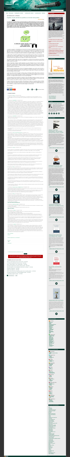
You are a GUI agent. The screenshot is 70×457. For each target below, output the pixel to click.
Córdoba (50, 336)
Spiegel (50, 353)
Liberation (50, 376)
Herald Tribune (51, 371)
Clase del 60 (50, 418)
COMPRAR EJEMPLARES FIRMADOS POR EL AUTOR (56, 280)
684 (16, 275)
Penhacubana (51, 368)
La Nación (50, 328)
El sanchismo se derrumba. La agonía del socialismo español (56, 41)
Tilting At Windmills (51, 453)
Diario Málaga (51, 339)
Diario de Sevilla (51, 338)
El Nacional (50, 399)
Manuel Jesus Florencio (52, 443)
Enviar (34, 89)
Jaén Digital (50, 344)
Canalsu (50, 416)
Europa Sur (50, 340)
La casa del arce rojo (51, 436)
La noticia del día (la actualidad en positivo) (54, 438)
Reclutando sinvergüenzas (11, 268)
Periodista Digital (51, 331)
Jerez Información (51, 343)
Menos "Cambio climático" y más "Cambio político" (15, 264)
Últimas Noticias (51, 401)
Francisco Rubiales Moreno (55, 103)
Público (50, 332)
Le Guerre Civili (51, 439)
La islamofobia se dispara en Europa (12, 273)
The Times (50, 385)
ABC (49, 321)
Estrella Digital (51, 325)
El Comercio (50, 392)
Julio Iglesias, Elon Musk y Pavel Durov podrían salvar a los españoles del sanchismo (56, 53)
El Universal (50, 388)
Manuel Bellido (51, 442)
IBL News (50, 326)
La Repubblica (51, 380)
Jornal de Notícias (51, 396)
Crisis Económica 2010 (52, 419)
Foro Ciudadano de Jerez (52, 431)
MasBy (49, 444)
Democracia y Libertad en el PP (53, 423)
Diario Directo (51, 322)
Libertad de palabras (51, 441)
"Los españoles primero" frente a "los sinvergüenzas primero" (56, 47)
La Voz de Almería (51, 345)
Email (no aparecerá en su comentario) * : (14, 237)
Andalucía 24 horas (51, 335)
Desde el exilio (51, 424)
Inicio (30, 89)
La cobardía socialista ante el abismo (54, 43)
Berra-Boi (50, 412)
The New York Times (52, 372)
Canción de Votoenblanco (52, 98)
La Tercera (50, 361)
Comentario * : (10, 243)
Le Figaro (50, 375)
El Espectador (51, 364)
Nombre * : (9, 234)
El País (50, 323)
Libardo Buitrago (51, 440)
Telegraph (50, 384)
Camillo (50, 415)
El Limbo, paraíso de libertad (56, 16)
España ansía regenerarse (11, 269)
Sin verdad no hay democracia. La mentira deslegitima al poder (16, 272)
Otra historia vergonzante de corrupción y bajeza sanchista (16, 265)
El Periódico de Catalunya (52, 324)
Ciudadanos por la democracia (53, 417)
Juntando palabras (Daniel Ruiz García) (54, 435)
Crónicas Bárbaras (51, 420)
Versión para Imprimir (40, 89)
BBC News (50, 383)
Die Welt (50, 352)
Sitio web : (9, 240)
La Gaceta (50, 327)
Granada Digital (51, 341)
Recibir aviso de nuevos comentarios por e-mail (16, 251)
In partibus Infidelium (51, 434)
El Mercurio (50, 360)
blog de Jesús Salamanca (52, 414)
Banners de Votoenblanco (52, 97)
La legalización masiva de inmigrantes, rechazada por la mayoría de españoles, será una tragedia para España (56, 51)
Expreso (50, 393)
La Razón (50, 356)
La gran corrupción (51, 437)
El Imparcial (50, 387)
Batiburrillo (50, 411)
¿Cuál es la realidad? (51, 421)
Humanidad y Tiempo (51, 433)
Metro (50, 330)
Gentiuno (50, 432)
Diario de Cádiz (51, 337)
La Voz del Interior (51, 357)
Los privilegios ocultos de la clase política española (55, 39)
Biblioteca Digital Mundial (52, 413)
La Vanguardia (51, 329)
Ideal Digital (50, 342)
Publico (50, 397)
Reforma (50, 389)
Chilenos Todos (51, 422)
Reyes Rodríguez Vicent (52, 452)
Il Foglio (50, 379)
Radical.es (50, 451)
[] (49, 215)
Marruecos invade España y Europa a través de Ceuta (15, 261)
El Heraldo (50, 365)
